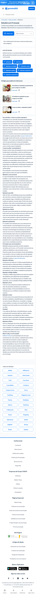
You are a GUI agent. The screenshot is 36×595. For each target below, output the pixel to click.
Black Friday (7, 335)
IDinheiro (18, 476)
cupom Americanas (19, 258)
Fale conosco (18, 449)
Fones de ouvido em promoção (18, 510)
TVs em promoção (18, 527)
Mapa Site (18, 465)
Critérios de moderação (18, 550)
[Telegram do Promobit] (27, 578)
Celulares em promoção (18, 506)
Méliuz (18, 484)
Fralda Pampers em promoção (18, 522)
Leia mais (14, 90)
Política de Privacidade (18, 457)
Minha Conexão (18, 488)
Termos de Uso (18, 461)
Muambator (18, 492)
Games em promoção (18, 514)
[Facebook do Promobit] (8, 578)
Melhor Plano (18, 480)
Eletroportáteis (12, 19)
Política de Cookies (18, 453)
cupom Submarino (26, 136)
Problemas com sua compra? (18, 558)
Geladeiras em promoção (18, 518)
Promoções (4, 19)
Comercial (18, 445)
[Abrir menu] (3, 8)
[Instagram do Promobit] (18, 578)
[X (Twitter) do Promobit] (13, 578)
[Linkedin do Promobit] (22, 578)
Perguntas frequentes (18, 554)
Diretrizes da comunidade (18, 546)
